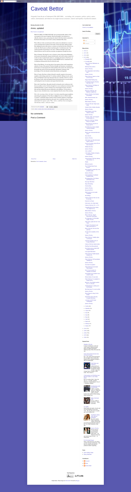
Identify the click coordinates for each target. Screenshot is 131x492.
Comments (86, 43)
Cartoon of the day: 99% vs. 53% (92, 205)
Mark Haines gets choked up (95, 363)
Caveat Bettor (47, 9)
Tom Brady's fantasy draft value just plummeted (95, 416)
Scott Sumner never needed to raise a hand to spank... (92, 274)
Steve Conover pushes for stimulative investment (90, 270)
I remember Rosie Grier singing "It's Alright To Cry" (91, 208)
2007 (85, 335)
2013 (85, 53)
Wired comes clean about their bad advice (92, 133)
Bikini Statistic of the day (90, 101)
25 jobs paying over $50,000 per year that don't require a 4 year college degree (92, 377)
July (86, 312)
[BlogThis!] (52, 107)
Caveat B (87, 461)
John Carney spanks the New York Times (92, 222)
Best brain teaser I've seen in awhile (92, 289)
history (45, 109)
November (87, 61)
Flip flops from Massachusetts (91, 246)
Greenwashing (88, 186)
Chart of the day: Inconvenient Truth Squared (91, 267)
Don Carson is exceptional (37, 32)
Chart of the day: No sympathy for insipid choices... (92, 279)
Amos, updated (88, 151)
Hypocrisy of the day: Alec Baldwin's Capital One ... (91, 91)
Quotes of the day (89, 68)
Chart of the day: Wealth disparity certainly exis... (92, 254)
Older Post (74, 158)
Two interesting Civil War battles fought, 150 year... (92, 218)
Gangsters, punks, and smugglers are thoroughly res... (92, 117)
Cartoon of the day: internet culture (92, 244)
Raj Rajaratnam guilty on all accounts (95, 386)
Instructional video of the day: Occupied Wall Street (91, 297)
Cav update (86, 406)
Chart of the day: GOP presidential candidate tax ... (92, 259)
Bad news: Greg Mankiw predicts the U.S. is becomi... (92, 283)
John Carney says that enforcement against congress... (92, 140)
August (87, 310)
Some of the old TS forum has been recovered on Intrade (91, 354)
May (86, 317)
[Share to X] (53, 107)
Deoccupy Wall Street (89, 181)
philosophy (49, 109)
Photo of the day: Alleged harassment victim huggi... (91, 215)
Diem (87, 463)
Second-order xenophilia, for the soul (92, 232)
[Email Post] (47, 106)
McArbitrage (88, 195)
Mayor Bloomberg (89, 183)
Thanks (86, 162)
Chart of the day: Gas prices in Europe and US (91, 124)
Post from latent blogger (89, 440)
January (87, 325)
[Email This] (50, 107)
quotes (53, 109)
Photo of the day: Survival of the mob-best (92, 229)
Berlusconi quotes (89, 164)
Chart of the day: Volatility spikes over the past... (92, 237)
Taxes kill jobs (88, 135)
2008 (85, 333)
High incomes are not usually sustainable (91, 192)
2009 (85, 330)
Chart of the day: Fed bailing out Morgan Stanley (92, 85)
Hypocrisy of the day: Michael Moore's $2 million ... (91, 120)
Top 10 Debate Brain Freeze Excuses (91, 166)
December (87, 59)
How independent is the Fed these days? (92, 71)
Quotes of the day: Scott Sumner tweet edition (92, 94)
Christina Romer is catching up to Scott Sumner (92, 286)
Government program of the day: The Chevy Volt (92, 82)
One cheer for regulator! (90, 264)
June (86, 315)
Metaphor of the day (88, 344)
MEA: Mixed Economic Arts (91, 97)
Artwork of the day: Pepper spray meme (92, 104)
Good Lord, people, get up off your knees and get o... (92, 144)
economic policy (41, 109)
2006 (85, 337)
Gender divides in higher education (92, 107)
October (87, 306)
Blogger (77, 480)
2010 (85, 328)
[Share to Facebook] (55, 107)
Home (54, 158)
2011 (85, 57)
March (86, 321)
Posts (85, 40)
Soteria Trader (88, 465)
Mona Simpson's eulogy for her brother (91, 294)
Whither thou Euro (89, 146)
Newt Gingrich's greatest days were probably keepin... (92, 170)
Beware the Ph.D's (89, 190)
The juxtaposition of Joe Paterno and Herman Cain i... (92, 179)
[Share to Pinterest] (57, 107)
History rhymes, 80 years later (91, 277)
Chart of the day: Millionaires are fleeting (92, 63)
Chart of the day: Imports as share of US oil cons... (92, 77)
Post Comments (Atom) (42, 161)
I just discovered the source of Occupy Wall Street (91, 241)
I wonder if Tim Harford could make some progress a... (91, 225)
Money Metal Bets (88, 454)
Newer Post (33, 158)
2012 (85, 55)
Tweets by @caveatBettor (87, 27)
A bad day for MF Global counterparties (90, 300)
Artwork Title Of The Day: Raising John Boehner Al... (92, 159)
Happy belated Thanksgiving (91, 79)
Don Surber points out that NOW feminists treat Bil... (92, 248)
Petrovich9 (68, 480)
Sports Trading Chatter (88, 452)
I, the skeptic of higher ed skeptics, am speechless (92, 153)
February (87, 323)
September (87, 308)
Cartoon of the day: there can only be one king (92, 198)
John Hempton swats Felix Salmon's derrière (90, 111)
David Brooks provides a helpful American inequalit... (92, 127)
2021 (85, 50)
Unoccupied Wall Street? (90, 251)
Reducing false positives (90, 66)
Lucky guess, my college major (91, 203)
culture (36, 109)
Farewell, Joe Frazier (89, 201)
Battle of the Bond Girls (95, 398)
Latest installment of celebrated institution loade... (91, 175)
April (86, 319)
